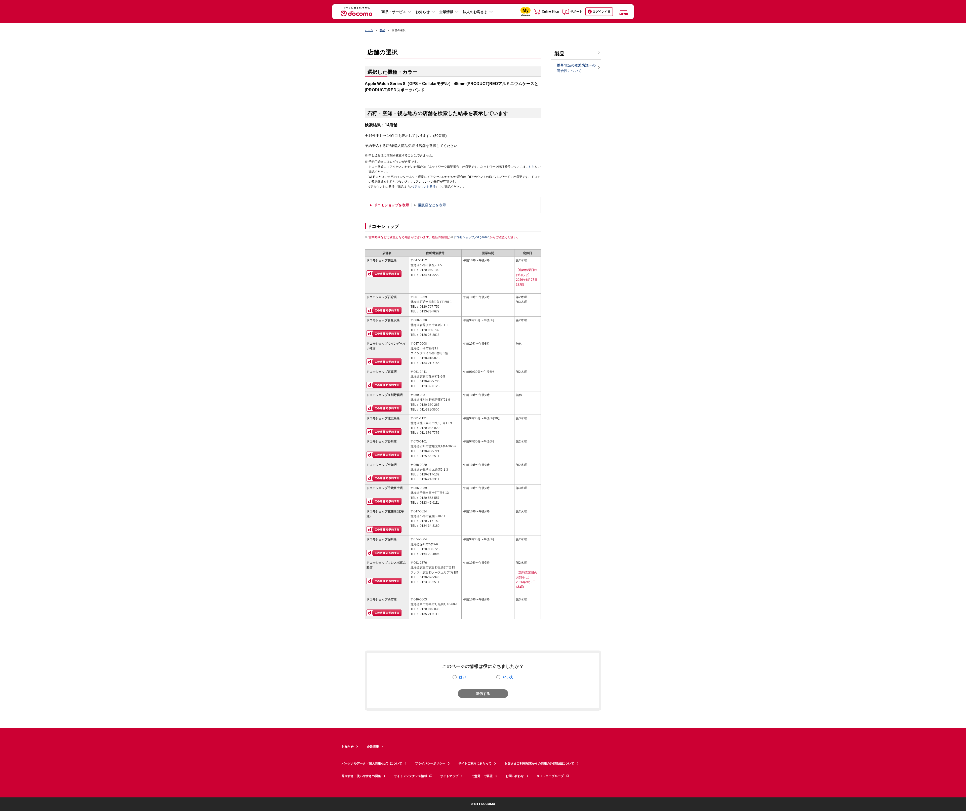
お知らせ (423, 12)
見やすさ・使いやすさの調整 (361, 776)
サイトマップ (449, 776)
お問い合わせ (515, 776)
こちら (530, 167)
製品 (382, 30)
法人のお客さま (475, 12)
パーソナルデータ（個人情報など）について (372, 763)
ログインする (601, 11)
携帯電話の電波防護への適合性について (576, 68)
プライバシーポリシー (430, 763)
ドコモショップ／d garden (471, 237)
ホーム (369, 30)
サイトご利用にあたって (475, 763)
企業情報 (446, 12)
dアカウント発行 (424, 186)
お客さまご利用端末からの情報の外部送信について (539, 763)
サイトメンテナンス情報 (410, 776)
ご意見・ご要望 (482, 776)
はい (462, 677)
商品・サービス (393, 12)
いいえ (508, 677)
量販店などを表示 (432, 205)
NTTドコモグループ (550, 776)
